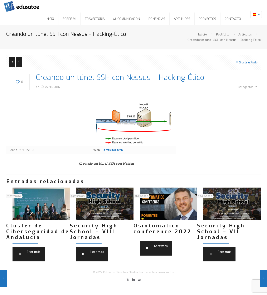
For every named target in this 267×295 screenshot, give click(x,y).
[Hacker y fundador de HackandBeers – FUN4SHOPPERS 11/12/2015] (3, 278)
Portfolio (222, 34)
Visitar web (114, 150)
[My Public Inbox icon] (139, 279)
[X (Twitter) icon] (128, 279)
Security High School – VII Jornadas (221, 231)
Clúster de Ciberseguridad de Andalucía (37, 231)
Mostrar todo (248, 62)
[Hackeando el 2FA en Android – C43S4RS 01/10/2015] (263, 278)
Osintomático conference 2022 (163, 228)
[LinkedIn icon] (133, 279)
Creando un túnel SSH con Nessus (106, 163)
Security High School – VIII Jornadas (94, 231)
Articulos (245, 34)
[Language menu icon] (256, 14)
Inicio (202, 34)
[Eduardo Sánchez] (32, 6)
